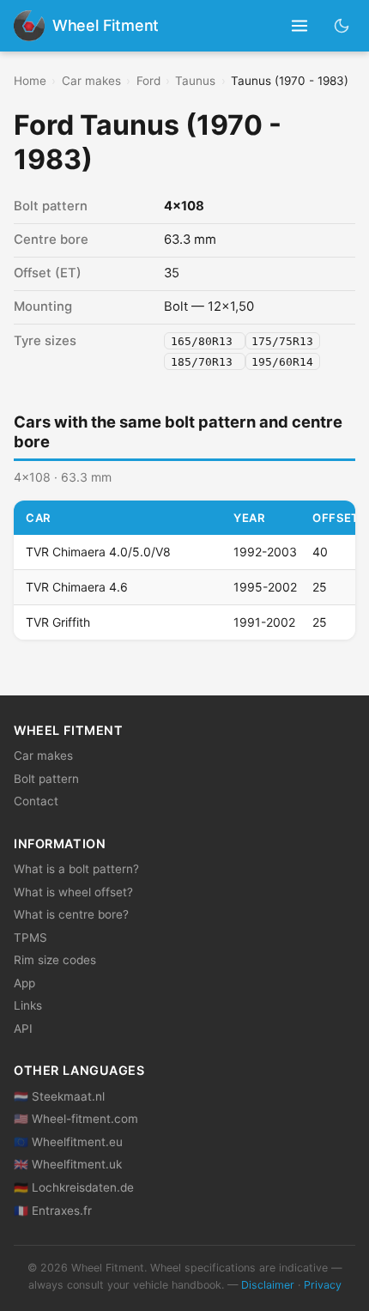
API (23, 1028)
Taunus (195, 81)
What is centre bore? (71, 914)
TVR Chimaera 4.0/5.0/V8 (98, 551)
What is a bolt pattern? (76, 869)
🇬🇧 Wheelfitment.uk (68, 1164)
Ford (148, 81)
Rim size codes (55, 960)
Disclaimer (267, 1284)
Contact (36, 801)
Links (28, 1005)
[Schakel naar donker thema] (342, 25)
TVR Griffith (58, 622)
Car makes (91, 81)
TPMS (30, 937)
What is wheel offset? (73, 892)
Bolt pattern (46, 779)
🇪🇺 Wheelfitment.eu (68, 1142)
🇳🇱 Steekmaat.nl (59, 1096)
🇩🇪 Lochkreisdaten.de (74, 1187)
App (24, 983)
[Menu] (300, 26)
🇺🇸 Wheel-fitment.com (76, 1119)
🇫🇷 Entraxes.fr (53, 1210)
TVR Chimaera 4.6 (77, 587)
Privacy (323, 1284)
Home (30, 81)
